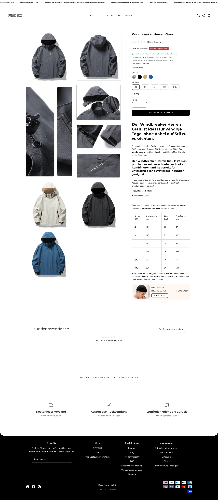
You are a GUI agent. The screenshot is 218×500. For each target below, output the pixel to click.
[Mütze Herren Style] (141, 292)
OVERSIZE (97, 448)
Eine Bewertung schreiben (171, 329)
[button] (198, 15)
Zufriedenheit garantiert (166, 448)
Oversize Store (112, 490)
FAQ (132, 452)
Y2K (97, 452)
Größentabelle (137, 67)
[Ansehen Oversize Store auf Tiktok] (33, 487)
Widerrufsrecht (132, 456)
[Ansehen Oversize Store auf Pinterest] (39, 487)
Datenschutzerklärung (131, 465)
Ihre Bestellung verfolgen (97, 456)
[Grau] (134, 77)
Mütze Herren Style (159, 291)
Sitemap (132, 474)
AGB (132, 461)
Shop (97, 443)
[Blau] (151, 77)
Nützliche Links (132, 443)
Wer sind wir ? (166, 452)
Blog (166, 461)
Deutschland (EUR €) (107, 485)
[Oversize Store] (15, 15)
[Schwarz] (140, 77)
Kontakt (131, 448)
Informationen (166, 443)
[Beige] (145, 77)
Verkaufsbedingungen (131, 469)
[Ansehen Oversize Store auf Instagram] (28, 487)
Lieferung (166, 456)
